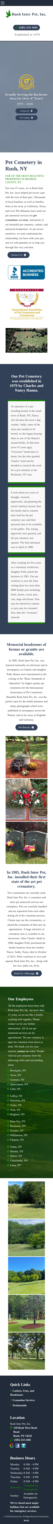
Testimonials (20, 1405)
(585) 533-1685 (28, 27)
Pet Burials (24, 727)
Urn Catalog (25, 118)
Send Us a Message (24, 973)
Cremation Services (24, 1400)
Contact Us (24, 111)
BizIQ (26, 1520)
